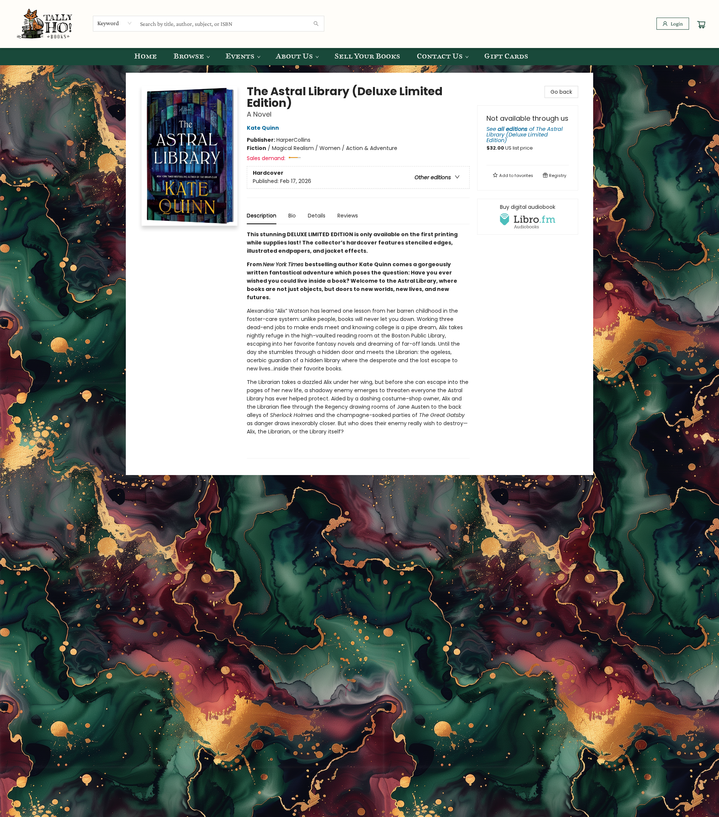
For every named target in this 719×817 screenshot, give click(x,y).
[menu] (359, 56)
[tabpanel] (358, 344)
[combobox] (114, 23)
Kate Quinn (263, 128)
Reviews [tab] (347, 215)
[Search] (316, 23)
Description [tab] (261, 215)
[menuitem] (145, 56)
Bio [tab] (292, 215)
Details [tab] (316, 215)
